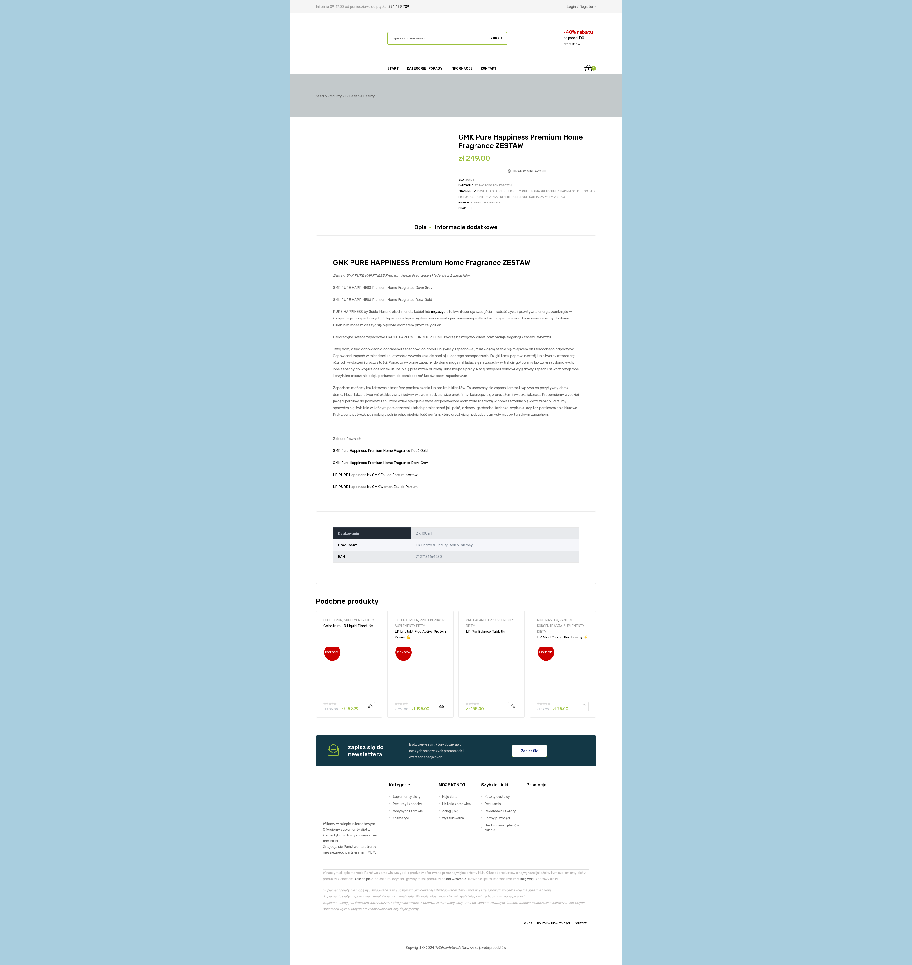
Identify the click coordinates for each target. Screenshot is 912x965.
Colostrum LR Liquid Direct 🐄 (348, 626)
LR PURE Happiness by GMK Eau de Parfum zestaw (375, 475)
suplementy (350, 829)
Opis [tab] (420, 227)
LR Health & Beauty (485, 202)
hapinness (568, 191)
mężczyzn (439, 311)
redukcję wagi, (524, 879)
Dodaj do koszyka (370, 706)
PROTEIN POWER (432, 620)
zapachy (546, 196)
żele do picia (364, 879)
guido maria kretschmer (540, 191)
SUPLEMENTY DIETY (359, 620)
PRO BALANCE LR (479, 620)
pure (515, 196)
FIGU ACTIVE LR (406, 620)
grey (517, 191)
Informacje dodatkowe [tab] (466, 227)
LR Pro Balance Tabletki (485, 631)
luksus (468, 196)
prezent (504, 196)
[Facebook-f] (327, 923)
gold (508, 191)
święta (534, 196)
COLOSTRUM (332, 620)
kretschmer (586, 191)
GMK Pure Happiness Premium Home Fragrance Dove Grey (380, 463)
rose (524, 196)
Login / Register (580, 7)
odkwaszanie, (456, 879)
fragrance (494, 191)
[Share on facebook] (471, 208)
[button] (529, 751)
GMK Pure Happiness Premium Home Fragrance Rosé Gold (380, 451)
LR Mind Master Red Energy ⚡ (562, 637)
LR (460, 196)
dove (481, 191)
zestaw (559, 196)
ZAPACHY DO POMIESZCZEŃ (493, 185)
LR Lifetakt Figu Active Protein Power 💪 (420, 634)
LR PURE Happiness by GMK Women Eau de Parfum (375, 487)
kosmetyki (331, 835)
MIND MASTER (547, 620)
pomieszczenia (486, 196)
